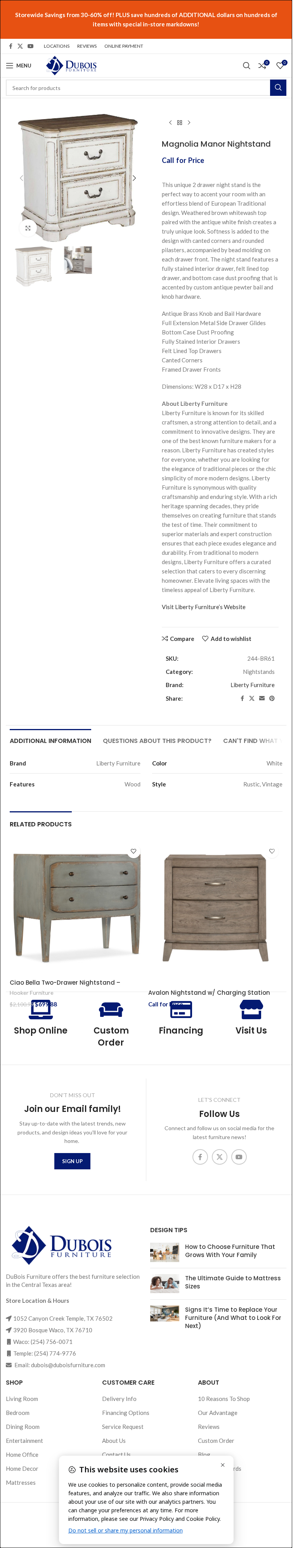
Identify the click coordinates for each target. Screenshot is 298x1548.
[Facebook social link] (10, 46)
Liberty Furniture (252, 684)
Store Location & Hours (37, 1300)
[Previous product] (170, 123)
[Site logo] (70, 64)
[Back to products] (179, 123)
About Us (114, 1440)
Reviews (209, 1426)
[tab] (50, 740)
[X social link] (20, 46)
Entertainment (24, 1440)
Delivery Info (119, 1398)
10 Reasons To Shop (224, 1398)
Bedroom (17, 1412)
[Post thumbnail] (164, 1252)
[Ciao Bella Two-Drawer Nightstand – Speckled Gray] (77, 908)
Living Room (22, 1398)
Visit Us (251, 1031)
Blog (204, 1454)
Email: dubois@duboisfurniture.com (59, 1364)
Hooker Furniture (32, 992)
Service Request (123, 1426)
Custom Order (111, 1037)
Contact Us (116, 1454)
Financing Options (125, 1412)
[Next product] (189, 123)
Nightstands (259, 671)
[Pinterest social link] (272, 698)
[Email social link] (262, 698)
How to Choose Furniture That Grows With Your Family (230, 1251)
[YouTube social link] (30, 46)
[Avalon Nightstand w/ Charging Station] (215, 908)
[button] (21, 178)
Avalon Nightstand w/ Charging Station (209, 993)
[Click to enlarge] (28, 228)
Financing (181, 1031)
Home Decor (22, 1468)
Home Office (22, 1454)
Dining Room (23, 1426)
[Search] (247, 65)
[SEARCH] (278, 88)
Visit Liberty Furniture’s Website (204, 606)
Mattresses (21, 1482)
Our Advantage (217, 1412)
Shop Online (41, 1031)
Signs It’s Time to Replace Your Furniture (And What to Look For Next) (233, 1318)
